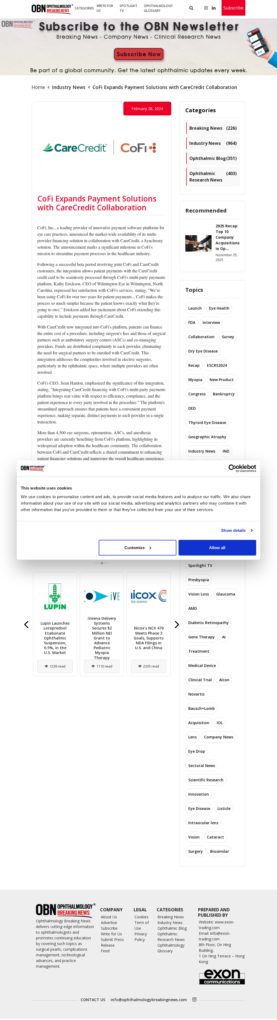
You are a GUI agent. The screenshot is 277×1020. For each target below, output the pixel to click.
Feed (105, 950)
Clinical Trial (200, 679)
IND (226, 451)
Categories (84, 8)
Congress (197, 393)
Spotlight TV (128, 8)
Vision (194, 837)
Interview (211, 322)
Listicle (223, 808)
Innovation (198, 794)
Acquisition (198, 722)
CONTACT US (93, 999)
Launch (195, 308)
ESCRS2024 (217, 365)
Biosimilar (219, 851)
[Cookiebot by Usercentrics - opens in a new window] (232, 468)
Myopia (195, 379)
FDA (191, 322)
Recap (194, 365)
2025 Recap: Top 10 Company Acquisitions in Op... (228, 237)
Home (38, 87)
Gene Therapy (201, 636)
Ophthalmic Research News (213, 176)
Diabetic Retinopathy (208, 622)
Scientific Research (205, 779)
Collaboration (201, 336)
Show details (233, 530)
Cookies (141, 916)
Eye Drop (196, 751)
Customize (134, 547)
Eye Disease (199, 808)
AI (224, 636)
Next (177, 624)
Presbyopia (198, 579)
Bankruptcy (224, 393)
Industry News (68, 87)
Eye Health (219, 308)
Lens (192, 737)
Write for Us (105, 8)
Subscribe (233, 8)
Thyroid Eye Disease (207, 422)
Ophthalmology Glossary (158, 8)
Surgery (195, 851)
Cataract (215, 837)
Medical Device (202, 665)
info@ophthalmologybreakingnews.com (149, 999)
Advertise (109, 922)
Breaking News (213, 128)
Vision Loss (198, 594)
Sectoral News (201, 765)
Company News (218, 737)
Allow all (217, 547)
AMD (192, 608)
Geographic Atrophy (207, 436)
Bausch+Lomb (201, 708)
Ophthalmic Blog (213, 158)
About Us (109, 916)
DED (192, 408)
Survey (228, 336)
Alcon (224, 679)
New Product (222, 379)
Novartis (196, 694)
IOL (220, 722)
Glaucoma (225, 594)
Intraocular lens (203, 822)
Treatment (198, 651)
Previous (26, 624)
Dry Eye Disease (203, 351)
